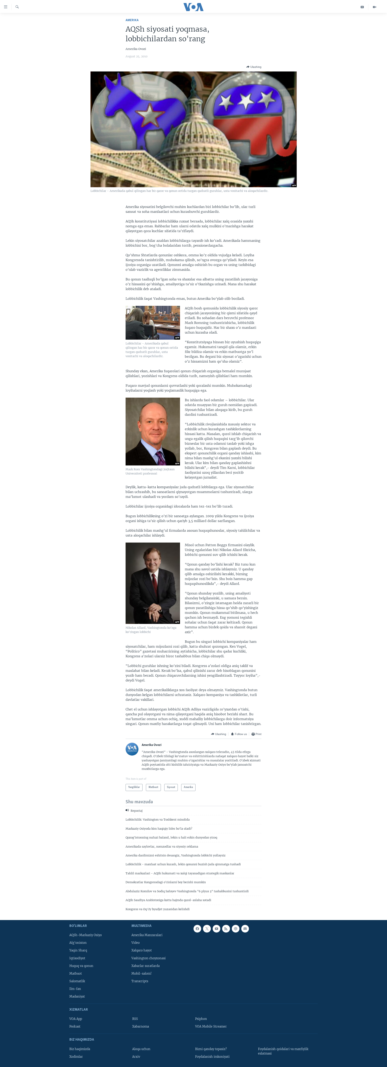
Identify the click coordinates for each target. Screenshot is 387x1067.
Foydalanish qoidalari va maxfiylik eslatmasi (283, 1051)
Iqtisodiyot (77, 958)
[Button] (253, 66)
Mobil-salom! (141, 973)
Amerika (132, 20)
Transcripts (139, 981)
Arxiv (136, 1057)
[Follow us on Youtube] (216, 929)
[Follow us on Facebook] (197, 929)
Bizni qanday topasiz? (211, 1049)
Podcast (74, 1026)
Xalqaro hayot (141, 950)
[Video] (374, 7)
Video (135, 943)
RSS (135, 1019)
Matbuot (75, 973)
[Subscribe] (245, 929)
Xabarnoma (140, 1026)
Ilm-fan (75, 989)
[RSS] (226, 929)
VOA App (75, 1019)
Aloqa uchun (141, 1049)
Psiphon (201, 1019)
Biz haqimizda (79, 1049)
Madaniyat (77, 996)
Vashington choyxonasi (148, 958)
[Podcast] (235, 929)
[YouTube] (362, 7)
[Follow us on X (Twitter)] (207, 929)
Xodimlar (76, 1057)
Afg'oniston (78, 943)
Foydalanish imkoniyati (212, 1057)
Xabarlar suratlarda (145, 966)
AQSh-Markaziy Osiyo (85, 935)
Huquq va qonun (81, 966)
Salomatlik (77, 981)
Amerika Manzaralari (146, 935)
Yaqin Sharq (78, 950)
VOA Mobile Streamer (211, 1026)
